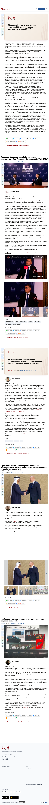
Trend (37, 201)
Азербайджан (23, 321)
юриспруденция (21, 411)
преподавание (40, 409)
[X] (8, 792)
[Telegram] (14, 792)
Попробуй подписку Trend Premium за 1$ (18, 145)
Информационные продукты (8, 780)
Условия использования (31, 778)
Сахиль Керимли (16, 324)
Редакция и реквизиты (30, 768)
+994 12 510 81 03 (5, 758)
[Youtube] (11, 792)
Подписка (4, 778)
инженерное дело (10, 411)
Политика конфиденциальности (32, 780)
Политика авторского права (31, 782)
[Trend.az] (5, 9)
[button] (2, 15)
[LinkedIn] (17, 792)
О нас (27, 766)
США (17, 321)
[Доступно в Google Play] (14, 797)
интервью (8, 324)
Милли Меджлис (9, 321)
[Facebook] (5, 792)
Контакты (28, 769)
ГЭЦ (21, 440)
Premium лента (5, 768)
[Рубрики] (46, 9)
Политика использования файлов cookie (34, 784)
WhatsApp (26, 707)
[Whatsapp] (3, 792)
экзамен (16, 440)
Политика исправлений (30, 773)
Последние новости (6, 766)
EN (41, 802)
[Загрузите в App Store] (5, 797)
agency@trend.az (5, 759)
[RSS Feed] (19, 792)
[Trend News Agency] (5, 748)
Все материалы (14, 193)
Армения (30, 321)
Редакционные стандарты (31, 771)
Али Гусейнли (37, 321)
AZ (43, 802)
